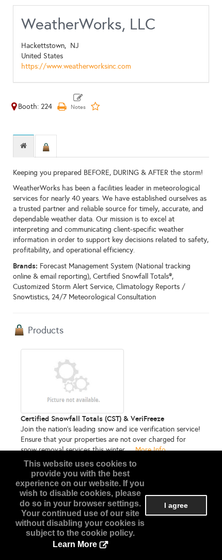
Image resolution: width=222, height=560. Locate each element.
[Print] (61, 106)
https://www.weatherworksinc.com (76, 66)
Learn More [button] (75, 544)
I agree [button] (176, 505)
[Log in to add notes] (78, 102)
